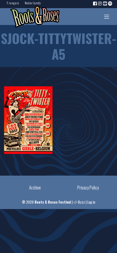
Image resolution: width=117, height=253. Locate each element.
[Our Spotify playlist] (110, 3)
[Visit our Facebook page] (95, 3)
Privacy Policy (88, 187)
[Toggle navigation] (107, 16)
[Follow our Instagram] (100, 3)
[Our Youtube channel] (105, 3)
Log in (91, 202)
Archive (35, 187)
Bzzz (81, 202)
